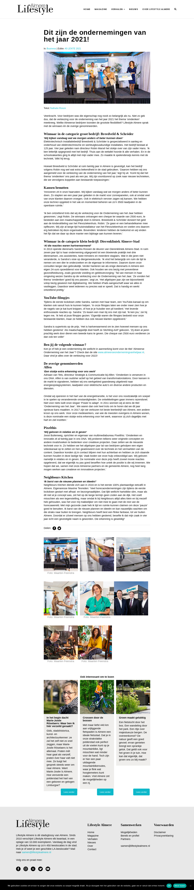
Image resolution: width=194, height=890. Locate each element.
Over (90, 845)
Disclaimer (160, 832)
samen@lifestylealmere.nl (135, 845)
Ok (169, 885)
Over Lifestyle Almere (156, 9)
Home (87, 9)
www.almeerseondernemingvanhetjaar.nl (121, 352)
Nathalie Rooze (58, 108)
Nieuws (133, 9)
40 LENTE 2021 (73, 48)
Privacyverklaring (163, 835)
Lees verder (69, 792)
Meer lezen (180, 885)
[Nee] (190, 885)
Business (51, 48)
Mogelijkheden (129, 832)
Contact (91, 849)
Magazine (101, 9)
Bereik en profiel (130, 835)
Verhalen (117, 9)
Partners (125, 839)
